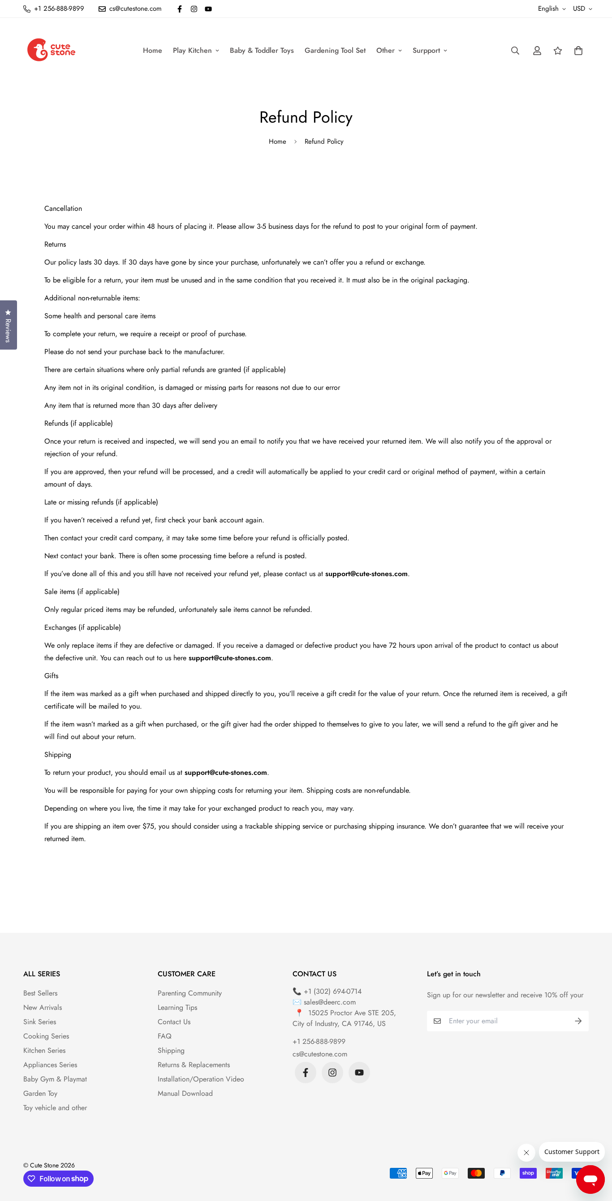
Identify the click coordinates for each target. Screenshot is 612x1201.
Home (152, 50)
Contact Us (174, 1022)
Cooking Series (46, 1036)
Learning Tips (177, 1007)
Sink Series (39, 1022)
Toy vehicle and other (55, 1108)
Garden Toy (40, 1093)
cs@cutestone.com (320, 1054)
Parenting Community (190, 993)
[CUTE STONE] (51, 50)
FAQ (165, 1036)
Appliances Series (50, 1065)
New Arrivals (42, 1007)
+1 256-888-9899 (319, 1041)
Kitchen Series (44, 1050)
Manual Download (185, 1093)
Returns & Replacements (194, 1065)
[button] (576, 50)
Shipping (171, 1050)
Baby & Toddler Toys (262, 50)
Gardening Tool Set (335, 50)
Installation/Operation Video (201, 1079)
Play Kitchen (192, 50)
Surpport (426, 50)
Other (385, 50)
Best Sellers (40, 993)
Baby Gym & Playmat (55, 1079)
